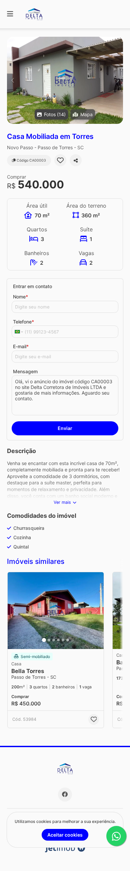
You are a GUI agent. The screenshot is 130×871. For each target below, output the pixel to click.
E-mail (21, 346)
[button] (65, 80)
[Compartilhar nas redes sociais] (76, 160)
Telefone (23, 321)
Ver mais (62, 502)
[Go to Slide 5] (63, 640)
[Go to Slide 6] (67, 640)
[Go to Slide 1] (44, 640)
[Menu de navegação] (10, 14)
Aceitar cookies (65, 835)
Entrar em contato (32, 286)
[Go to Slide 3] (53, 640)
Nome (20, 296)
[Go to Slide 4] (58, 640)
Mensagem (25, 371)
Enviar (65, 428)
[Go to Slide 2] (49, 640)
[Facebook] (65, 795)
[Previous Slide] (12, 80)
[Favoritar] (60, 160)
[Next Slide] (117, 80)
